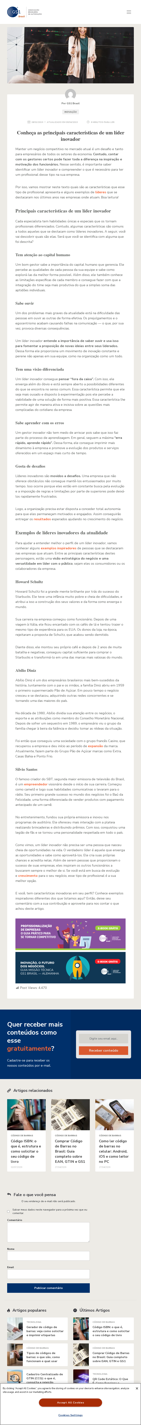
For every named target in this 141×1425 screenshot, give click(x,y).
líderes (100, 192)
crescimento (28, 876)
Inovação (70, 111)
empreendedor (36, 784)
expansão (95, 746)
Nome (10, 1249)
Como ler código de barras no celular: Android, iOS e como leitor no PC (114, 1151)
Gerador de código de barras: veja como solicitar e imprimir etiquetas (45, 1331)
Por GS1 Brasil (71, 103)
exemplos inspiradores (58, 548)
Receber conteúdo (103, 1050)
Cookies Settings (70, 1415)
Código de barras (22, 1135)
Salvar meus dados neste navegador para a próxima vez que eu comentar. (49, 1211)
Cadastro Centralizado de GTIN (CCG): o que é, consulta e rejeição (44, 1378)
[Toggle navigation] (129, 12)
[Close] (137, 1388)
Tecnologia (33, 1322)
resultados (42, 519)
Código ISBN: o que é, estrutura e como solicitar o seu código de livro (26, 1151)
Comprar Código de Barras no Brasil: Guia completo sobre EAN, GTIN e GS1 (70, 1151)
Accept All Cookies (70, 1402)
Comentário (14, 1220)
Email (10, 1267)
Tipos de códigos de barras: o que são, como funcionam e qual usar (43, 1357)
